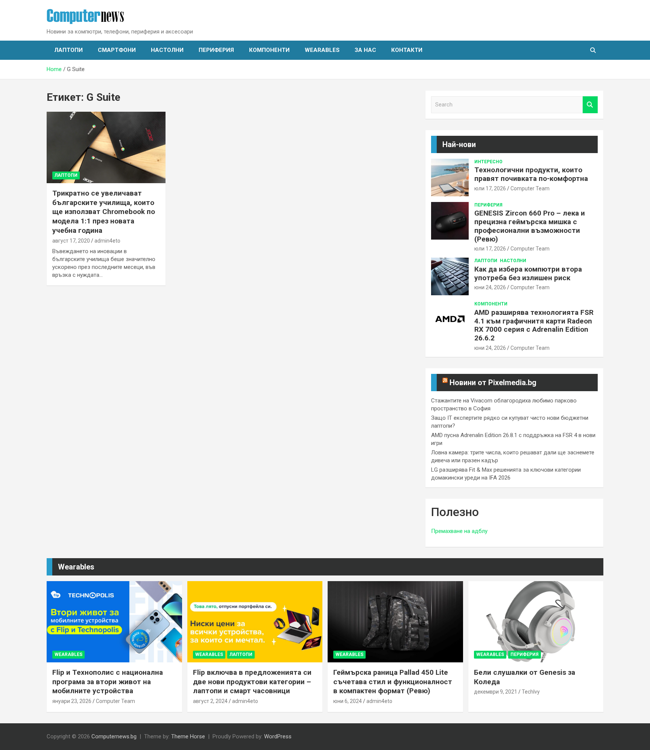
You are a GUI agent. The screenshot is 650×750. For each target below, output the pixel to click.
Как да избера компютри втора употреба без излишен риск (528, 273)
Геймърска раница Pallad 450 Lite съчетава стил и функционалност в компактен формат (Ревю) (392, 681)
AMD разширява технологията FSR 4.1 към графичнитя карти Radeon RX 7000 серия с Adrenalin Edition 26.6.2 (534, 325)
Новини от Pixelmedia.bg (493, 382)
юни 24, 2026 (490, 287)
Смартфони (117, 50)
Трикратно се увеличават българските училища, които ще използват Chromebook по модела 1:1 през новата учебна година (103, 212)
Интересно (488, 161)
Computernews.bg (114, 736)
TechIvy (531, 692)
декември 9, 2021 (495, 692)
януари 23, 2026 (71, 701)
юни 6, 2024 (347, 701)
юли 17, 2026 (490, 188)
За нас (365, 50)
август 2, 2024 (210, 701)
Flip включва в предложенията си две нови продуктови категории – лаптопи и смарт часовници (252, 681)
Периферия (216, 50)
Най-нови (459, 144)
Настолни (167, 50)
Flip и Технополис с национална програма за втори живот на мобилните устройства (107, 681)
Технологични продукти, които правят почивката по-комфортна (531, 174)
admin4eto (107, 241)
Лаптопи (68, 50)
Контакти (406, 50)
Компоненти (269, 50)
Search (590, 104)
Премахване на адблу (459, 531)
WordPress (278, 736)
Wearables (322, 50)
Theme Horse (188, 736)
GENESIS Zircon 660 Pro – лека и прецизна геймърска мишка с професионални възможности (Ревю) (529, 226)
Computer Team (530, 188)
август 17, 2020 (71, 241)
